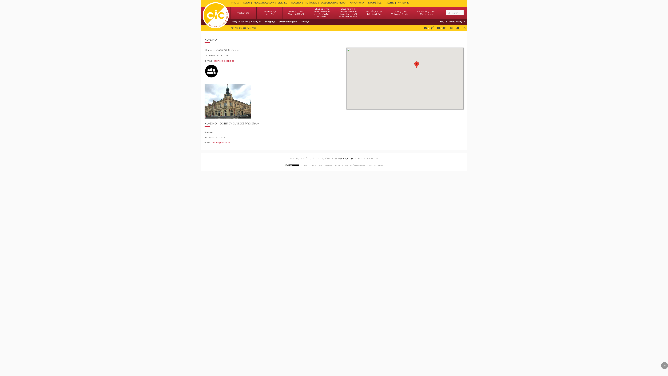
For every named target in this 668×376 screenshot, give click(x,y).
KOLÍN (246, 2)
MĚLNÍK (390, 2)
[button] (416, 64)
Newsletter (432, 28)
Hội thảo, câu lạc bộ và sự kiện (374, 12)
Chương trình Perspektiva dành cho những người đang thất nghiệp (348, 12)
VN (249, 28)
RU (240, 28)
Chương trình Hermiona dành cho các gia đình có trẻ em (322, 12)
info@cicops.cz (348, 158)
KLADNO (296, 2)
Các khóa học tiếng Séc (269, 12)
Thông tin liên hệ (239, 21)
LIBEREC (282, 2)
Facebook (438, 28)
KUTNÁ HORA (357, 2)
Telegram (457, 28)
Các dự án (256, 21)
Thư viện (305, 21)
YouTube (451, 28)
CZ (232, 28)
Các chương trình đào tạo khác (426, 12)
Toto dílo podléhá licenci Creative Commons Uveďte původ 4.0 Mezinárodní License (341, 165)
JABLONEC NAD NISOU (333, 2)
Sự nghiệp (270, 21)
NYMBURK (403, 2)
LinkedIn (464, 28)
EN (236, 28)
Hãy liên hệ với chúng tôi (425, 28)
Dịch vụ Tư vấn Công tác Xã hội (296, 12)
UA (245, 28)
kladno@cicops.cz (223, 60)
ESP (254, 28)
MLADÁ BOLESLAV (264, 2)
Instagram (444, 28)
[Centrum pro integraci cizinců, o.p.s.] (215, 13)
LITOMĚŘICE (374, 2)
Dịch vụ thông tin (288, 21)
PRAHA (235, 2)
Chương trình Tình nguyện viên (400, 12)
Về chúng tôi (243, 12)
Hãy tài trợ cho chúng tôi (452, 21)
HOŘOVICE (311, 2)
